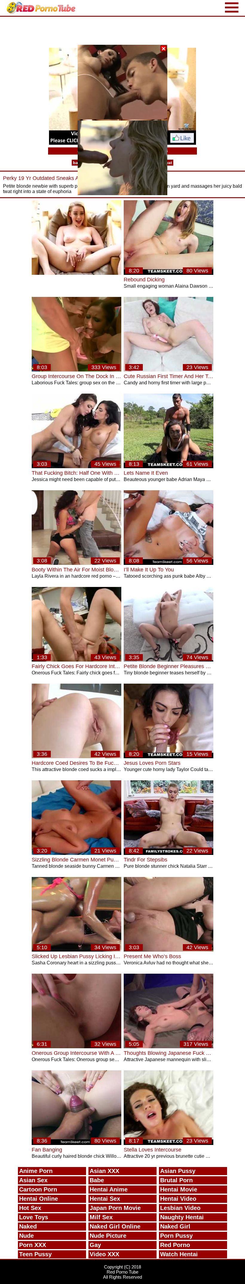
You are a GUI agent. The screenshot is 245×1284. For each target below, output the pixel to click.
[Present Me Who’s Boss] (168, 949)
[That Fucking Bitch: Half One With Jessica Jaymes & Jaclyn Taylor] (76, 466)
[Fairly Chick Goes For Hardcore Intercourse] (76, 659)
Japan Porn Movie (115, 1208)
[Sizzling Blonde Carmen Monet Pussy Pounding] (76, 853)
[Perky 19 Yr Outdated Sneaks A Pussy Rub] (76, 273)
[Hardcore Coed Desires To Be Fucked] (76, 756)
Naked (28, 1226)
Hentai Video (178, 1198)
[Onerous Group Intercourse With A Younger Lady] (76, 1046)
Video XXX (104, 1254)
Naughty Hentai (182, 1217)
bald (77, 162)
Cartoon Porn (38, 1189)
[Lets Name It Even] (168, 466)
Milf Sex (101, 1217)
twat (167, 162)
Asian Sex (33, 1180)
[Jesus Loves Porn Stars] (168, 756)
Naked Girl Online (115, 1226)
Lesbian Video (180, 1208)
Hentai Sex (105, 1198)
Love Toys (33, 1217)
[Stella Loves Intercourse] (168, 1143)
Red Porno (175, 1245)
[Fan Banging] (76, 1143)
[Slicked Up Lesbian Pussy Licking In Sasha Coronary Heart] (76, 949)
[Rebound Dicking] (168, 273)
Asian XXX (104, 1171)
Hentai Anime (109, 1189)
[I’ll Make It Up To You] (168, 563)
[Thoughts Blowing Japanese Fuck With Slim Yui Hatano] (168, 1046)
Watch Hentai (179, 1254)
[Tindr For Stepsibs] (168, 853)
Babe (97, 1180)
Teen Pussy (35, 1254)
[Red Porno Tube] (42, 7)
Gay (95, 1245)
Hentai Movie (178, 1189)
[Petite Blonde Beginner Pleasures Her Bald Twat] (168, 659)
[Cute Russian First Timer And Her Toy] (168, 369)
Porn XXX (32, 1245)
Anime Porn (36, 1171)
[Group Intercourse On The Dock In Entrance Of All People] (76, 369)
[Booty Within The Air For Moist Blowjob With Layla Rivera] (76, 563)
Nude (26, 1235)
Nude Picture (108, 1235)
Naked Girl (175, 1226)
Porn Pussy (176, 1235)
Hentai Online (38, 1198)
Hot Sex (30, 1208)
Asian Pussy (177, 1171)
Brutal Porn (176, 1180)
